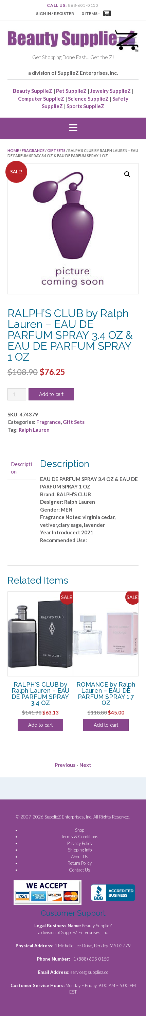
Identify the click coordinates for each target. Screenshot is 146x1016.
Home (13, 150)
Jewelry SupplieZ (110, 91)
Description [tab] (21, 468)
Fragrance (33, 150)
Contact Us (79, 870)
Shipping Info (80, 850)
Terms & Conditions (79, 836)
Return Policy (80, 863)
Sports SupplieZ (85, 106)
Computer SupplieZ (41, 99)
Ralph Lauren (34, 430)
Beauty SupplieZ (32, 91)
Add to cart (51, 394)
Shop (79, 830)
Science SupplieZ (88, 99)
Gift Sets (56, 150)
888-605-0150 (83, 5)
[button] (73, 128)
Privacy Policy (79, 843)
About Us (79, 856)
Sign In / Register (55, 13)
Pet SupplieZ (71, 91)
